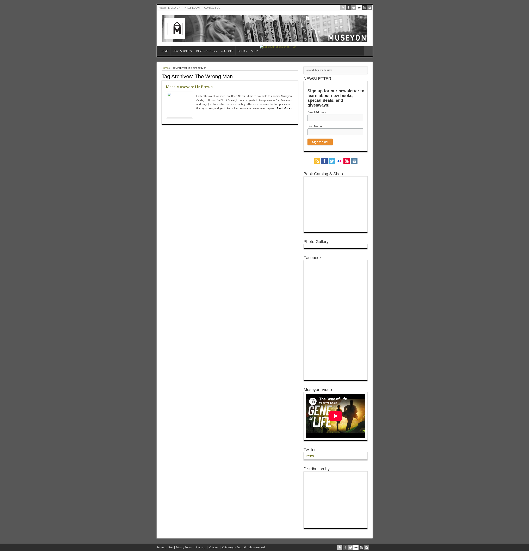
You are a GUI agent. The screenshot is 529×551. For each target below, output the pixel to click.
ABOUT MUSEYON (169, 7)
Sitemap (200, 547)
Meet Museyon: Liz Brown (189, 87)
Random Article (368, 51)
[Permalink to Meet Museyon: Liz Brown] (179, 116)
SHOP (254, 51)
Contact (213, 547)
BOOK (242, 51)
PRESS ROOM (192, 7)
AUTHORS (227, 51)
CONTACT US (212, 7)
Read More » (284, 108)
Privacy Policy (184, 547)
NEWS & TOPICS (182, 51)
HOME (164, 51)
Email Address (316, 112)
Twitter (310, 449)
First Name (314, 126)
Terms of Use (165, 547)
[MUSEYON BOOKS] (264, 39)
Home (165, 67)
